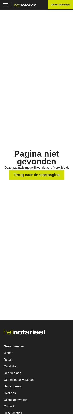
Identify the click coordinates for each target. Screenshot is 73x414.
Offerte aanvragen (16, 399)
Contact (9, 406)
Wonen (8, 353)
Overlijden (10, 366)
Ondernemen (12, 373)
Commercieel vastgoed (19, 379)
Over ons (10, 393)
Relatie (8, 359)
